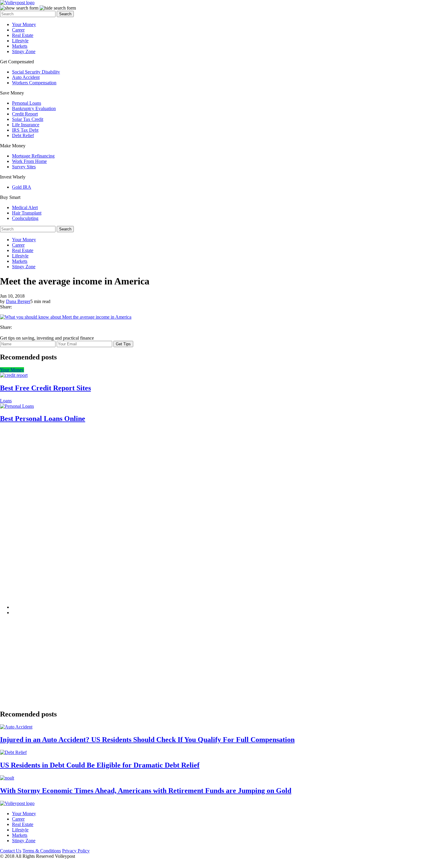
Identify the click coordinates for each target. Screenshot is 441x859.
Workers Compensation (34, 82)
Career (18, 29)
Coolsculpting (25, 218)
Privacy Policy (76, 850)
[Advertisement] (57, 519)
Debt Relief (23, 135)
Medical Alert (25, 207)
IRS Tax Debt (25, 130)
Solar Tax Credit (27, 119)
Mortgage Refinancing (33, 155)
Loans (6, 400)
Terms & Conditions (41, 850)
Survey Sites (24, 166)
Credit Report (25, 113)
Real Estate (22, 35)
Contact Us (10, 850)
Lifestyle (20, 40)
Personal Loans (26, 103)
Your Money (24, 24)
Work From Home (29, 161)
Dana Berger (18, 301)
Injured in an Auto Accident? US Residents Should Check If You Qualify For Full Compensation (147, 739)
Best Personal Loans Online (42, 418)
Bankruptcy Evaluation (34, 108)
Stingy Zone (23, 51)
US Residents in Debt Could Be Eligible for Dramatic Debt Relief (100, 765)
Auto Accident (26, 77)
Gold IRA (21, 187)
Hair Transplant (26, 212)
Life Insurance (25, 124)
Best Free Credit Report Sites (45, 388)
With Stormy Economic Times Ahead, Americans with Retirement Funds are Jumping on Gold (145, 790)
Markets (19, 46)
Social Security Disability (36, 71)
